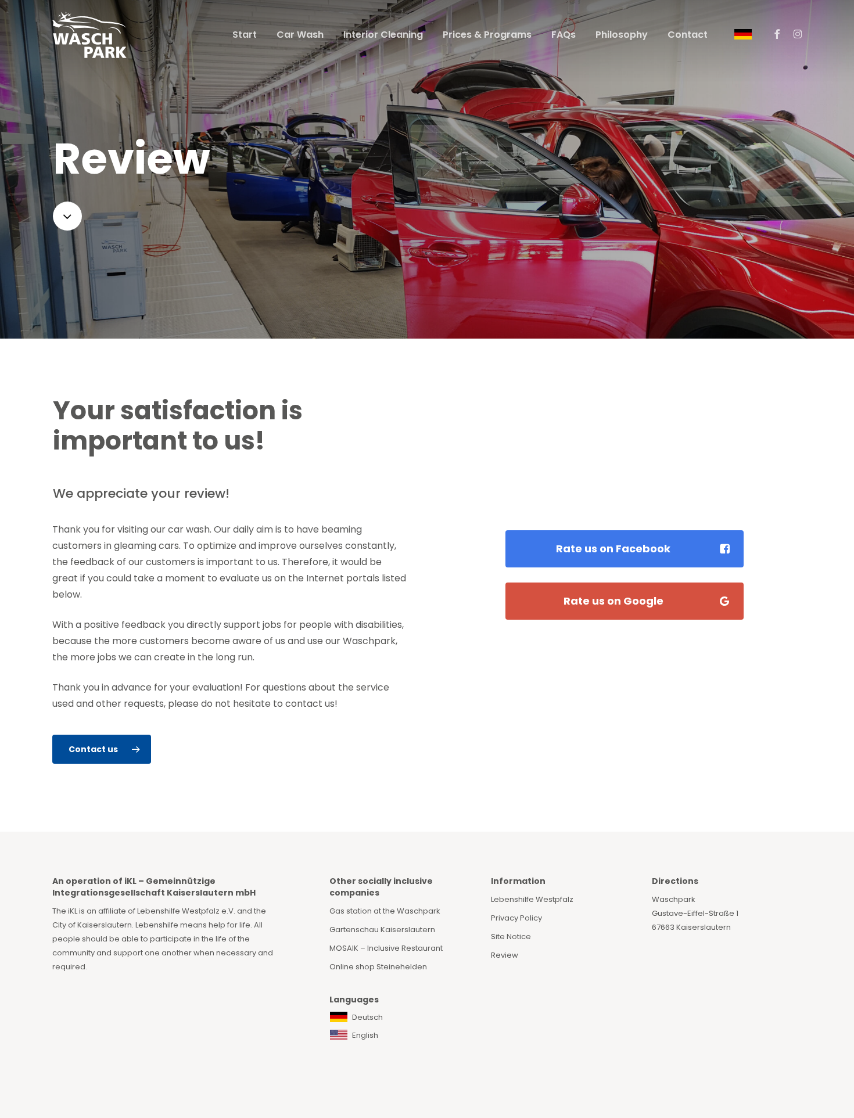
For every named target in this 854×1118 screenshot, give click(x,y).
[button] (101, 749)
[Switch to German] (743, 35)
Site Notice (511, 936)
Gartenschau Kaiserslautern (382, 929)
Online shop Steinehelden (378, 966)
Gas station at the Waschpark (384, 910)
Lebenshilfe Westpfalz (532, 899)
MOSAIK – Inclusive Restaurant (386, 948)
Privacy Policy (516, 917)
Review (504, 955)
